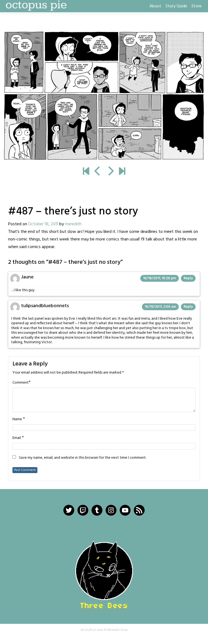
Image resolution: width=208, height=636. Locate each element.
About (155, 6)
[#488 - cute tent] (104, 96)
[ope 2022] (122, 171)
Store (196, 6)
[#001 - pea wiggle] (86, 171)
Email (16, 438)
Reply (188, 278)
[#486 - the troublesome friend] (98, 171)
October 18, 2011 (43, 224)
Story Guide (176, 6)
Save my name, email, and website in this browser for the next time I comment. (82, 458)
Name (17, 419)
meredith (73, 224)
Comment (20, 383)
